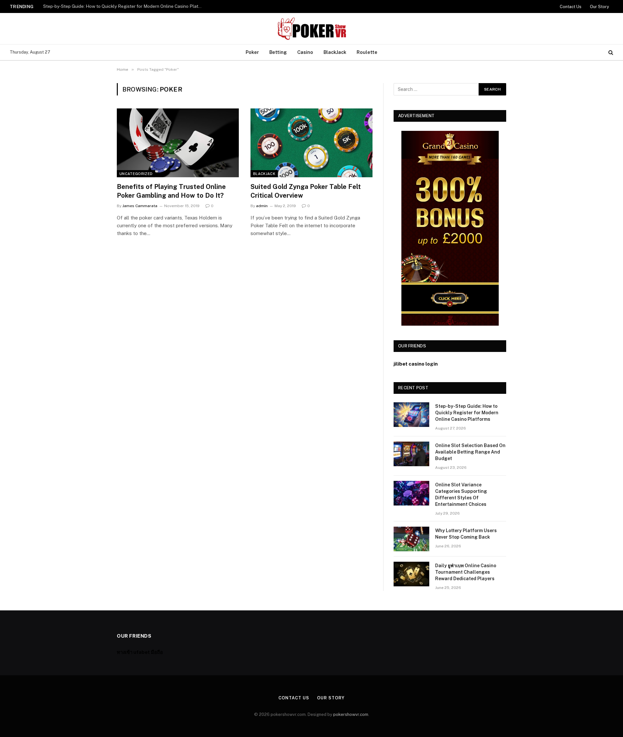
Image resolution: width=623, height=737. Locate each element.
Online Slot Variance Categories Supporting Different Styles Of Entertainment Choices (461, 494)
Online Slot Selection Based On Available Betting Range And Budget (114, 6)
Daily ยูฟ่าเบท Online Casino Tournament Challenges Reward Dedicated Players (465, 572)
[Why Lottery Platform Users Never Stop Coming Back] (411, 539)
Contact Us (570, 6)
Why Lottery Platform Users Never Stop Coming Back (466, 534)
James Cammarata (139, 206)
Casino (305, 52)
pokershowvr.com (350, 714)
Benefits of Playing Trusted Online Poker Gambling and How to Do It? (171, 191)
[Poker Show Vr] (311, 28)
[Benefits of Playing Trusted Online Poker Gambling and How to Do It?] (178, 142)
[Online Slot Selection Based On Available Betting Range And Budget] (411, 454)
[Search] (610, 52)
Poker (252, 52)
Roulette (367, 52)
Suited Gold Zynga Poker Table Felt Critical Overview (305, 191)
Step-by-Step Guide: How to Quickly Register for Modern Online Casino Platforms (466, 413)
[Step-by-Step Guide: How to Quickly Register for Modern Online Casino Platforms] (411, 414)
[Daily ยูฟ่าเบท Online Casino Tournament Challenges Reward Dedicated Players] (411, 574)
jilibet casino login (416, 364)
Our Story (599, 6)
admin (262, 206)
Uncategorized (136, 174)
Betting (278, 52)
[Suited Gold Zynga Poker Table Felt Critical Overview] (311, 142)
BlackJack (335, 52)
